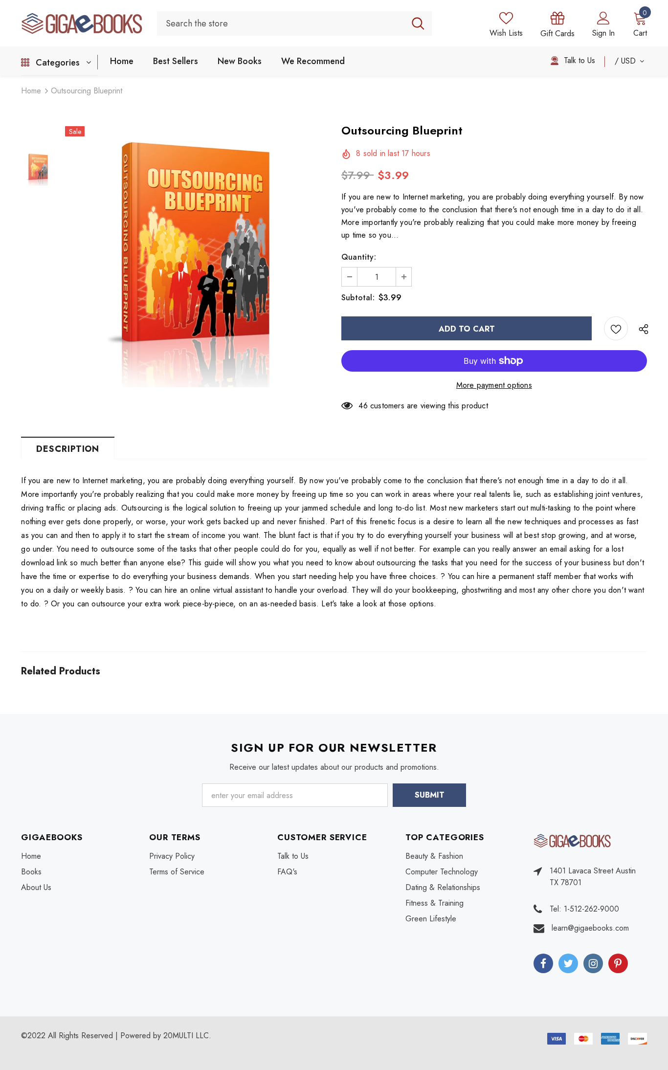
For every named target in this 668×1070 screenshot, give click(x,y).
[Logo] (81, 23)
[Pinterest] (618, 963)
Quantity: (358, 257)
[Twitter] (568, 963)
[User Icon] (603, 17)
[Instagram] (593, 963)
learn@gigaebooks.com (590, 928)
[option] (196, 256)
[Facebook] (543, 963)
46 (362, 405)
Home (31, 90)
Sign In (603, 33)
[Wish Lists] (616, 328)
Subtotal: (358, 297)
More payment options (494, 385)
